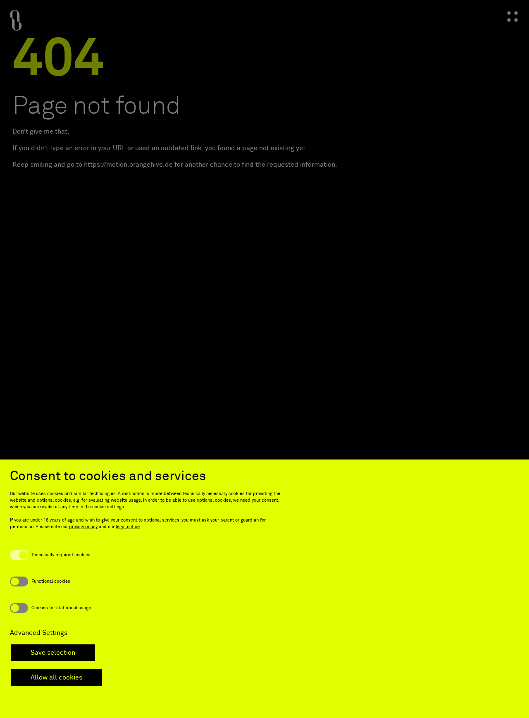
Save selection (53, 652)
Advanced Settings (38, 632)
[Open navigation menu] (512, 16)
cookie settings (108, 507)
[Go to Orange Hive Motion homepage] (15, 22)
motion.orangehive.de (139, 164)
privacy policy (83, 526)
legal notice (128, 526)
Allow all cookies (56, 677)
